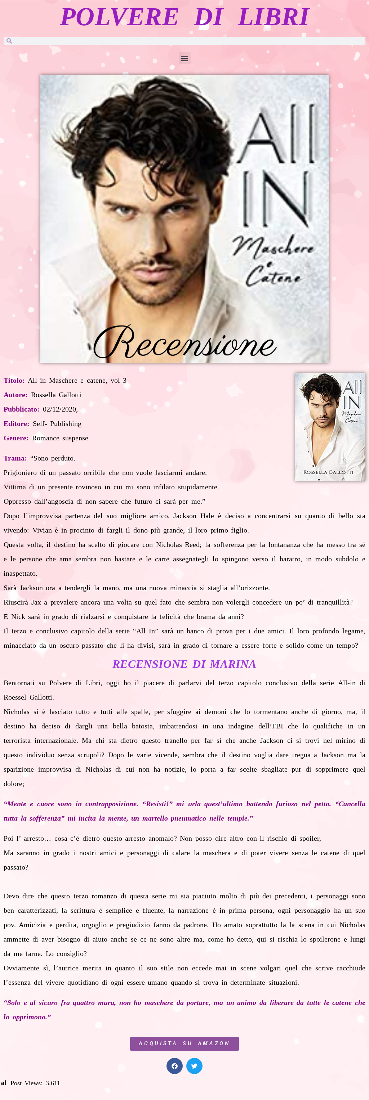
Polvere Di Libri (184, 16)
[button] (185, 58)
